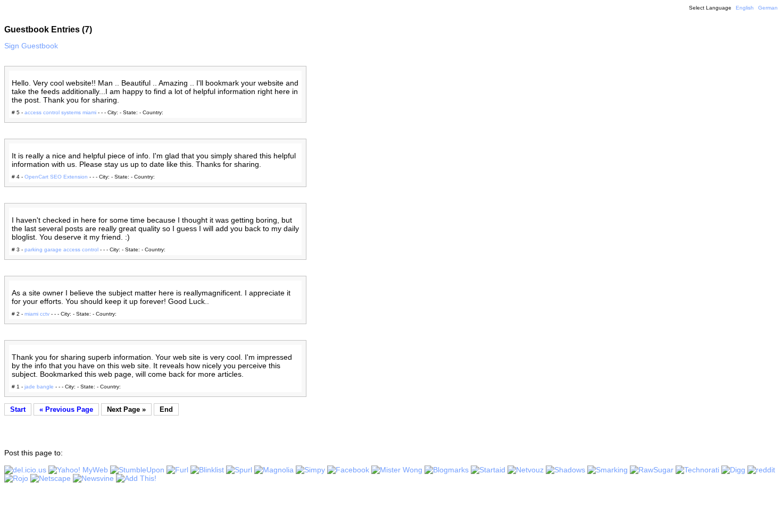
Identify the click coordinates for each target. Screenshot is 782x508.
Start (18, 409)
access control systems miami (60, 112)
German (768, 8)
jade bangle (39, 387)
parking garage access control (61, 249)
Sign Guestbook (31, 45)
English (745, 8)
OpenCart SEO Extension (56, 177)
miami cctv (36, 314)
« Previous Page (66, 409)
